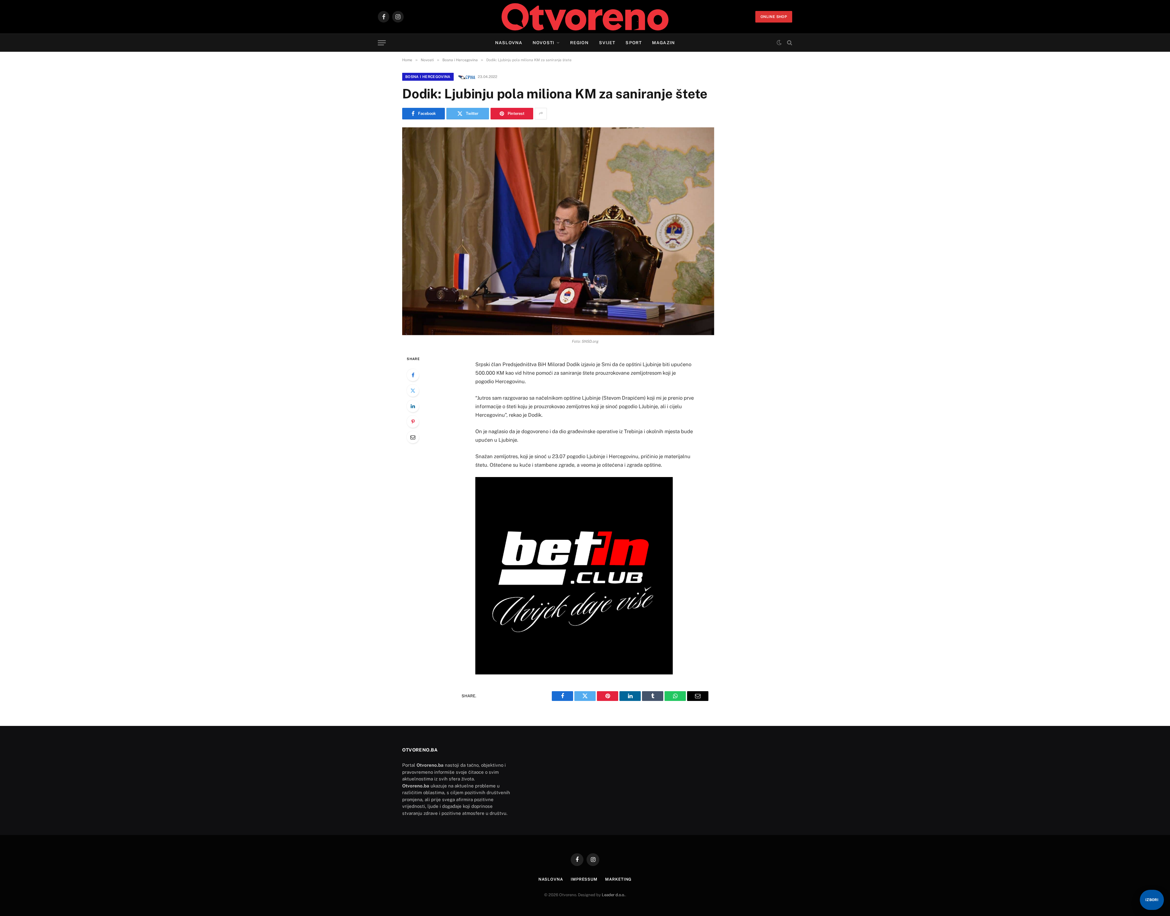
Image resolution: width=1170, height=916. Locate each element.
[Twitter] (413, 390)
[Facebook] (413, 375)
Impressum (584, 879)
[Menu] (382, 43)
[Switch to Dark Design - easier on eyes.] (779, 42)
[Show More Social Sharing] (541, 113)
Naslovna (508, 42)
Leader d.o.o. (613, 895)
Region (579, 42)
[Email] (413, 437)
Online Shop (773, 17)
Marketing (618, 879)
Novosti (543, 42)
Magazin (663, 42)
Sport (634, 42)
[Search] (789, 43)
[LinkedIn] (413, 406)
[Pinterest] (413, 422)
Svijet (607, 42)
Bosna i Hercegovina (428, 77)
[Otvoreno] (585, 17)
